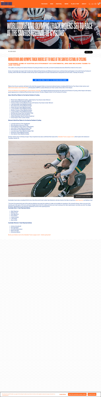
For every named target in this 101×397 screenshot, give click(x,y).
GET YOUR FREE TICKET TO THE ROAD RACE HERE (50, 80)
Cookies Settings (100, 15)
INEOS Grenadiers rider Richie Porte (18, 87)
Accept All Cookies (92, 394)
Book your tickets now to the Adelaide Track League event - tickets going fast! (29, 235)
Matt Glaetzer (79, 200)
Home (9, 20)
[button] (95, 4)
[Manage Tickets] (92, 4)
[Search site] (89, 3)
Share (87, 52)
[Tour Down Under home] (7, 3)
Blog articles (14, 20)
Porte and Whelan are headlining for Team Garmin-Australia (24, 90)
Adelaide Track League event (66, 136)
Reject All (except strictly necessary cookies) (77, 394)
